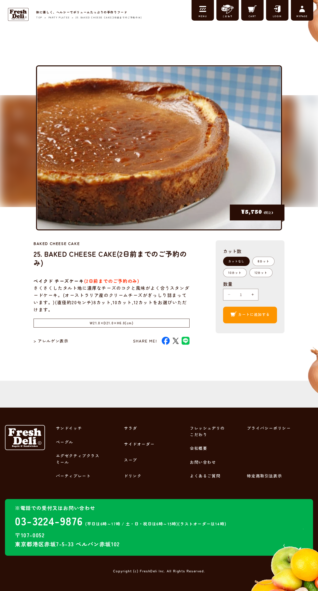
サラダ (130, 428)
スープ (130, 460)
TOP (39, 17)
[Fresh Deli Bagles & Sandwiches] (18, 14)
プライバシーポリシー (269, 428)
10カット (234, 272)
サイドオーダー (139, 444)
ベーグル (64, 442)
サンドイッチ (69, 428)
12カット (261, 272)
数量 (227, 284)
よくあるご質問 (205, 476)
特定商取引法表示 (264, 476)
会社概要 (198, 448)
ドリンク (132, 476)
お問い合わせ (203, 462)
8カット (263, 261)
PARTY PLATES (59, 17)
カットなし (236, 261)
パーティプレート (73, 476)
